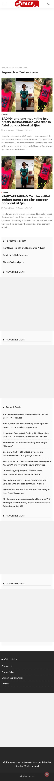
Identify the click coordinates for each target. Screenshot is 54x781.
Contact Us (7, 666)
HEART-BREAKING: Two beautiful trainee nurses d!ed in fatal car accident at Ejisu (26, 199)
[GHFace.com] (27, 3)
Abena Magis (9, 130)
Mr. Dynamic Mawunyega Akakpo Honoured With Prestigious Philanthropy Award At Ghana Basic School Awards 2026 (27, 503)
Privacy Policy (8, 672)
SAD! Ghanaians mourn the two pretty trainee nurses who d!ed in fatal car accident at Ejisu (26, 121)
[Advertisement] (27, 36)
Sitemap (5, 683)
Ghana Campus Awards (12, 677)
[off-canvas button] (5, 4)
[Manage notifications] (47, 774)
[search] (48, 4)
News (5, 114)
